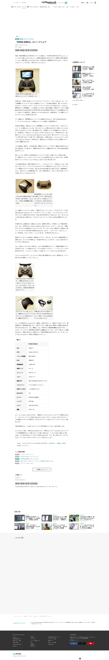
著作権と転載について (17, 638)
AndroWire (52, 443)
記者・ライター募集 (52, 642)
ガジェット (36, 6)
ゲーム (31, 6)
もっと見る (74, 104)
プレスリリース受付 (52, 638)
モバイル (24, 6)
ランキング (55, 6)
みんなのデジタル (43, 6)
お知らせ (15, 637)
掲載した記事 (61, 443)
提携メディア (51, 640)
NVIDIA (17, 477)
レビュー (63, 6)
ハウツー (77, 6)
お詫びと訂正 (51, 644)
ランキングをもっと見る (77, 100)
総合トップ (13, 6)
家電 (28, 6)
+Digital (25, 616)
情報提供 (32, 644)
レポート (67, 6)
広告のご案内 (15, 642)
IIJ (48, 6)
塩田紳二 (20, 47)
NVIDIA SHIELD (19, 479)
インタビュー (72, 6)
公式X (60, 6)
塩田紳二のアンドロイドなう (27, 39)
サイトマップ (33, 638)
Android (35, 616)
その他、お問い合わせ (17, 644)
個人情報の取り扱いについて (54, 637)
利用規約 (32, 637)
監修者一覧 (33, 646)
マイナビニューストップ (17, 616)
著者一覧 (15, 646)
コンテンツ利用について (35, 640)
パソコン (19, 6)
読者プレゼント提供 (17, 640)
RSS (31, 642)
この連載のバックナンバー (42, 469)
